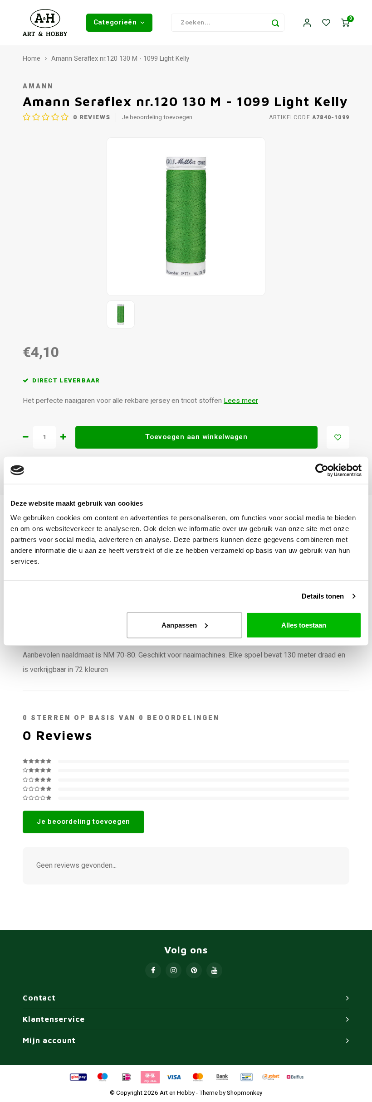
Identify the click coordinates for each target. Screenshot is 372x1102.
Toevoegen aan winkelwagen (196, 437)
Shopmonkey (244, 1092)
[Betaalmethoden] (77, 1076)
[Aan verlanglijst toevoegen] (338, 437)
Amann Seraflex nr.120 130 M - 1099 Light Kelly (120, 58)
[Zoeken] (275, 23)
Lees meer (241, 401)
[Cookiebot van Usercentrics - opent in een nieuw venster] (322, 470)
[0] (345, 23)
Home (31, 58)
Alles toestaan (303, 624)
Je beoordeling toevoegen (157, 117)
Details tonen (323, 596)
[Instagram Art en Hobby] (173, 970)
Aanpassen (179, 624)
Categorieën (115, 22)
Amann (38, 86)
